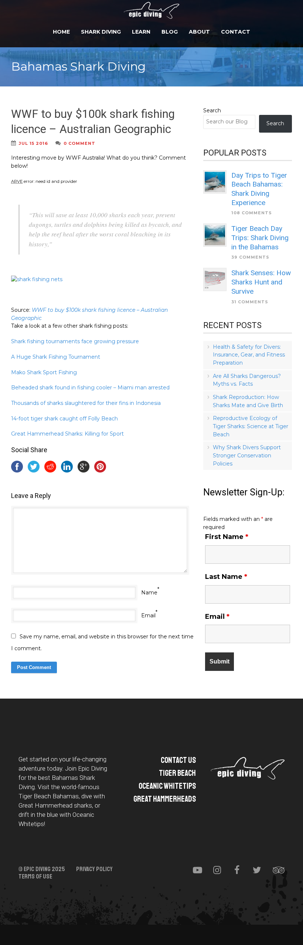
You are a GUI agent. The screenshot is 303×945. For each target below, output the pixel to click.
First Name (226, 537)
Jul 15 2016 (33, 143)
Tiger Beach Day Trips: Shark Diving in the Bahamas (260, 237)
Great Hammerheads (164, 799)
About (199, 31)
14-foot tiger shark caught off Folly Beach (64, 418)
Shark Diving (101, 31)
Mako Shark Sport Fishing (44, 372)
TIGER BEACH (177, 773)
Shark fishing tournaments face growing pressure (75, 341)
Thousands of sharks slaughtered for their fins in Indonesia (86, 403)
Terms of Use (35, 876)
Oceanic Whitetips (167, 786)
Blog (169, 31)
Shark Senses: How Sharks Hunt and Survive (261, 282)
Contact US (178, 760)
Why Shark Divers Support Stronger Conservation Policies (247, 455)
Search (212, 110)
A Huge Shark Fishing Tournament (55, 357)
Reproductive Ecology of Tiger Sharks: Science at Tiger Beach (250, 426)
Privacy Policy (94, 869)
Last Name (226, 577)
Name (149, 592)
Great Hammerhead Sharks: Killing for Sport (67, 433)
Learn (141, 31)
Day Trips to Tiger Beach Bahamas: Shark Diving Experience (259, 189)
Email (148, 615)
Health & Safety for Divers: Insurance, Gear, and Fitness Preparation (249, 355)
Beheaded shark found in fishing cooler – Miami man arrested (90, 387)
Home (61, 31)
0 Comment (79, 143)
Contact (235, 31)
